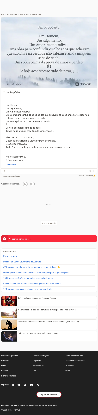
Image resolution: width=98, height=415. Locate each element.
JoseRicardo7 (16, 176)
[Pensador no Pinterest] (25, 384)
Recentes (5, 361)
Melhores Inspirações (9, 356)
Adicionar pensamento (20, 239)
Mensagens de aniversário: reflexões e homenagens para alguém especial (36, 272)
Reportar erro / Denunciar (75, 361)
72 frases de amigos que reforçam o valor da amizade (27, 289)
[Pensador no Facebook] (18, 384)
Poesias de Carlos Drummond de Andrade (22, 262)
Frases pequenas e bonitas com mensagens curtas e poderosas (31, 283)
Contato (4, 371)
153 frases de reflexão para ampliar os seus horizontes (28, 278)
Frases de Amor (10, 256)
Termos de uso (39, 366)
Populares (37, 361)
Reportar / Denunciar (85, 176)
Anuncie (68, 371)
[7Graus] (17, 410)
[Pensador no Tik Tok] (37, 384)
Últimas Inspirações (41, 356)
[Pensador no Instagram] (12, 384)
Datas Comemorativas (74, 356)
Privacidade (69, 366)
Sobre (3, 366)
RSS (34, 371)
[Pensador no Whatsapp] (31, 384)
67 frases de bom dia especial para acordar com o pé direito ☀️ (31, 267)
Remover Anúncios (8, 376)
